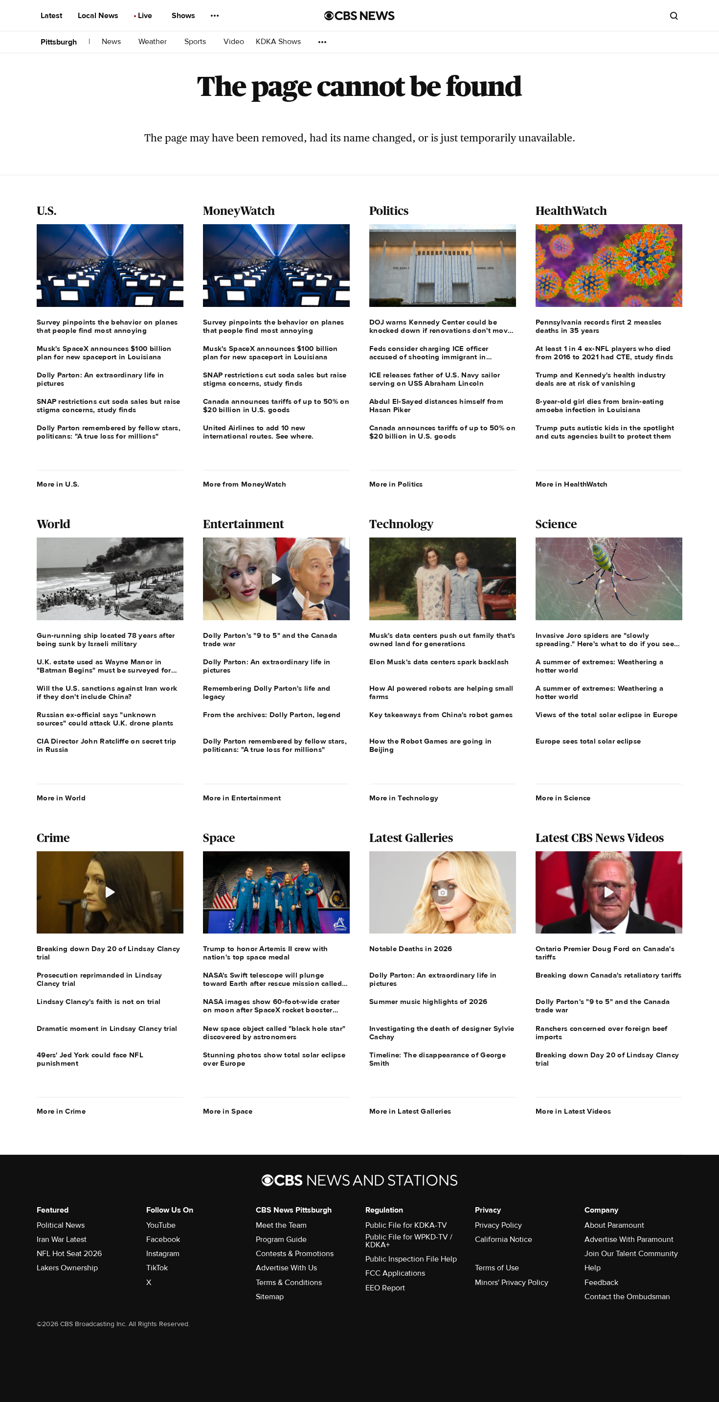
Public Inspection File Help (411, 1259)
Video (234, 42)
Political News (61, 1225)
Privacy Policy (498, 1225)
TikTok (157, 1268)
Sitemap (270, 1297)
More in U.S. (58, 484)
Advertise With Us (286, 1268)
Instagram (163, 1254)
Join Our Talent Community (631, 1254)
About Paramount (614, 1225)
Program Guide (281, 1239)
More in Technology (403, 798)
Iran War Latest (62, 1239)
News (112, 42)
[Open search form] (674, 15)
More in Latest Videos (573, 1111)
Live (146, 16)
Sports (196, 42)
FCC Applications (395, 1273)
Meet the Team (281, 1225)
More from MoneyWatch (244, 484)
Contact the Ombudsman (627, 1297)
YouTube (161, 1225)
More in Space (227, 1111)
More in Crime (61, 1111)
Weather (153, 42)
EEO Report (385, 1288)
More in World (61, 798)
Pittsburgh (59, 42)
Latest (52, 16)
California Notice (503, 1239)
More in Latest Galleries (410, 1111)
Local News (99, 16)
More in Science (563, 798)
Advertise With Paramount (629, 1239)
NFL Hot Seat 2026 (69, 1254)
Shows (184, 16)
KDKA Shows (279, 42)
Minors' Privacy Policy (511, 1282)
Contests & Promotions (295, 1254)
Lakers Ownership (67, 1268)
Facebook (163, 1239)
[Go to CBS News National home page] (359, 16)
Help (592, 1268)
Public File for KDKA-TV (406, 1225)
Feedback (601, 1282)
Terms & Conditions (289, 1282)
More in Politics (396, 484)
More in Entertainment (242, 798)
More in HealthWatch (572, 484)
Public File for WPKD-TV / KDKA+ (408, 1241)
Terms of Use (497, 1268)
